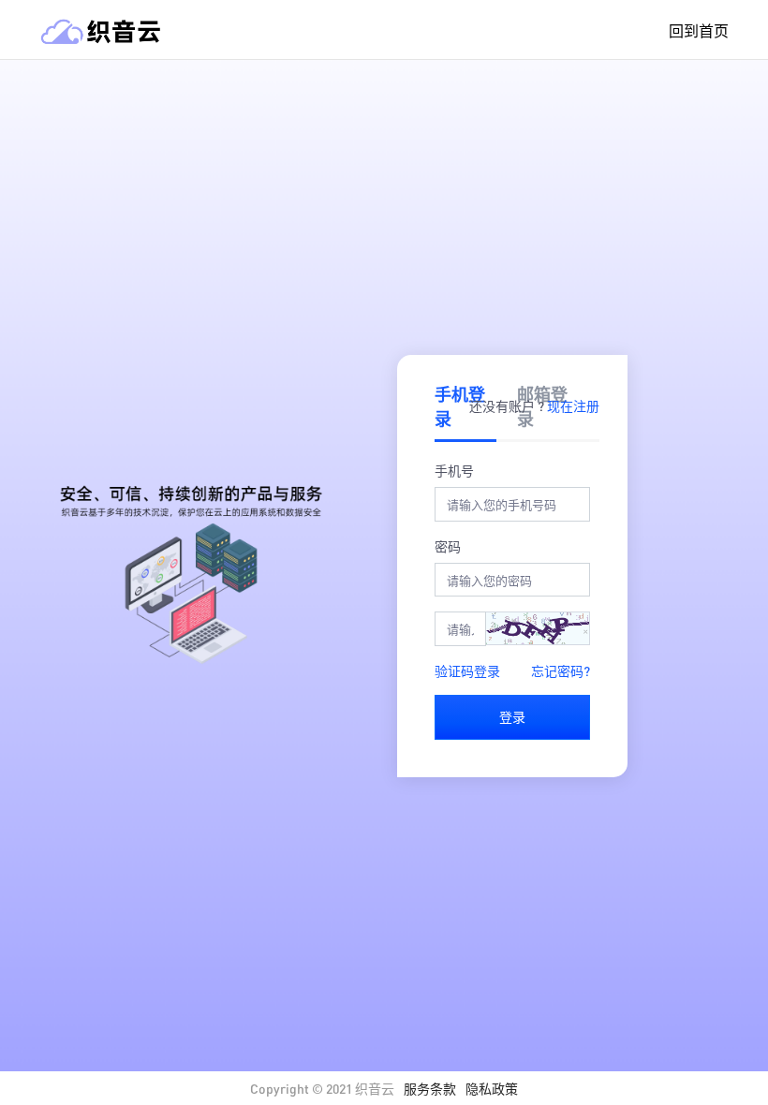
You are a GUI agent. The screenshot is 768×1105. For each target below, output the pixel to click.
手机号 (454, 470)
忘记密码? (560, 670)
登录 (512, 716)
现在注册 (573, 405)
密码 (448, 546)
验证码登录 (467, 670)
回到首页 (699, 30)
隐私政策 (491, 1088)
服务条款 (430, 1088)
